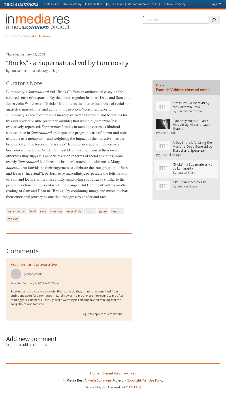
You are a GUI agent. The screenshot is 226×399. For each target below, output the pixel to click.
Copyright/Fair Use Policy (145, 380)
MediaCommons (99, 380)
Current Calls (27, 36)
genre (103, 211)
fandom (116, 211)
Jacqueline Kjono (173, 155)
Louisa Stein (19, 71)
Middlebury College (45, 71)
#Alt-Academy (72, 4)
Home (10, 36)
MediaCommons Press (143, 4)
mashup (56, 211)
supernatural (16, 211)
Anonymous (34, 274)
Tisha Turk (168, 133)
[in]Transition (115, 4)
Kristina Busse (187, 186)
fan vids (13, 219)
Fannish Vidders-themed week (183, 89)
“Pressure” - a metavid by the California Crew (191, 105)
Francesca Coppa (189, 111)
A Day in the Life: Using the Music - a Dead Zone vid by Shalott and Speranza (192, 147)
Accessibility (93, 387)
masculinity (73, 211)
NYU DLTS (130, 387)
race (43, 211)
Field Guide (51, 4)
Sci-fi (32, 211)
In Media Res (93, 4)
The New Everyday (173, 4)
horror (90, 211)
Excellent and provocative (34, 264)
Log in (214, 4)
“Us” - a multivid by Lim (189, 182)
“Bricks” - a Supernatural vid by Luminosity (193, 166)
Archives (44, 36)
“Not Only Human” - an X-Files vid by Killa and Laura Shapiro (192, 125)
